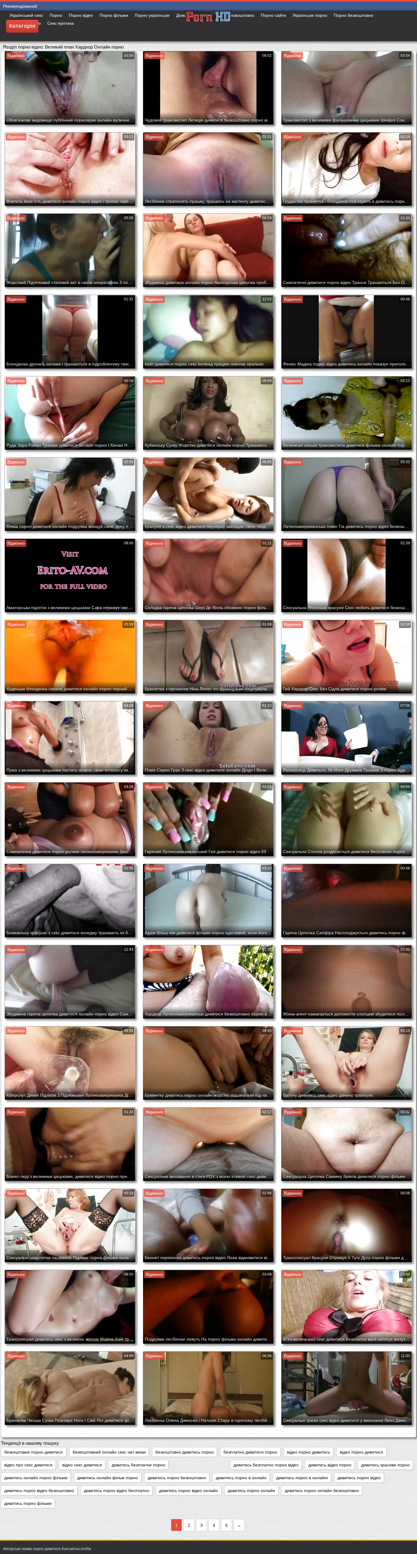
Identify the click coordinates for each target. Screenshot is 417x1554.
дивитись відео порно (329, 1464)
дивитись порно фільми (28, 1503)
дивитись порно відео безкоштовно (39, 1490)
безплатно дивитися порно (250, 1452)
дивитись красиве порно (385, 1464)
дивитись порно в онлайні (302, 1477)
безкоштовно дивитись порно (184, 1452)
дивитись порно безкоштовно (177, 1477)
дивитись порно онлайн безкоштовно (322, 1490)
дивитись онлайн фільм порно (107, 1477)
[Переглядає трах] (208, 26)
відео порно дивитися (361, 1452)
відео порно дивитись (308, 1452)
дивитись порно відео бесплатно (116, 1490)
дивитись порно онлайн (251, 1490)
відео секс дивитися (82, 1464)
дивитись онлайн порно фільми (35, 1477)
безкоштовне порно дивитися (33, 1452)
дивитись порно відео (359, 1477)
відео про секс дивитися (28, 1464)
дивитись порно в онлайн (241, 1477)
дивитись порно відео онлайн (188, 1490)
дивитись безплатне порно (138, 1464)
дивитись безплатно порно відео (266, 1464)
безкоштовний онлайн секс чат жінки (109, 1452)
